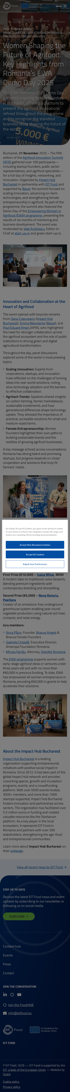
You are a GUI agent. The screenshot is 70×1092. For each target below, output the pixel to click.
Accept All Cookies (35, 554)
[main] (35, 546)
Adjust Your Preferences (35, 564)
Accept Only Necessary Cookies (35, 544)
